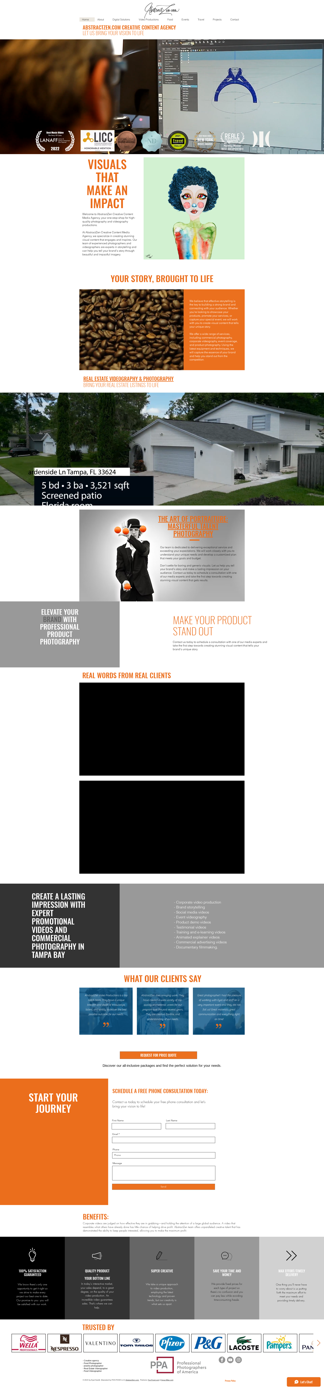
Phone (116, 1149)
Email (115, 1134)
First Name (118, 1120)
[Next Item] (319, 1343)
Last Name (171, 1120)
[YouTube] (230, 1360)
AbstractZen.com (132, 1380)
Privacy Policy (230, 1380)
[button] (194, 208)
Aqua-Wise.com (167, 1380)
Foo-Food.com (153, 1380)
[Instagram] (238, 1360)
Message (117, 1163)
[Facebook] (222, 1360)
